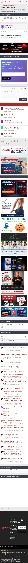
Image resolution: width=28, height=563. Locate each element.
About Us (6, 547)
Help (24, 552)
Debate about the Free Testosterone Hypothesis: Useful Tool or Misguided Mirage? (13, 400)
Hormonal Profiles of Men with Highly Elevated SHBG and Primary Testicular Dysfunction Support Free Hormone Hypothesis (13, 391)
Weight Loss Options (8, 418)
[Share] (24, 31)
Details (18, 559)
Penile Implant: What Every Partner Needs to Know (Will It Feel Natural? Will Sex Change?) (15, 348)
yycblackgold (5, 9)
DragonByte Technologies (11, 559)
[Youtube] (19, 522)
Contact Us (11, 547)
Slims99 (5, 128)
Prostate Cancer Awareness (10, 361)
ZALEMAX (6, 122)
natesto (24, 9)
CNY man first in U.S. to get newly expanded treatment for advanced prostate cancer (15, 354)
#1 (26, 31)
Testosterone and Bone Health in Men (13, 446)
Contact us (3, 552)
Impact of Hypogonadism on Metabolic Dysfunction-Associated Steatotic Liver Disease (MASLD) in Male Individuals (13, 373)
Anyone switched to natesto (12, 127)
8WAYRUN (18, 561)
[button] (2, 88)
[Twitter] (22, 520)
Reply (26, 40)
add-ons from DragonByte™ (18, 558)
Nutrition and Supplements (9, 432)
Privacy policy (19, 552)
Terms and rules (11, 552)
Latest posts (4, 345)
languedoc (15, 469)
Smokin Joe (6, 109)
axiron (19, 9)
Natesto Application (10, 133)
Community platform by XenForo (13, 556)
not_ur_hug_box (22, 469)
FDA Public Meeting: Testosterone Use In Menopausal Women (14, 435)
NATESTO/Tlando (9, 121)
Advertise (17, 547)
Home (2, 554)
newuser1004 (9, 469)
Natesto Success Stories (11, 108)
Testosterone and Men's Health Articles (12, 377)
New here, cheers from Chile (10, 366)
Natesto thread (8, 114)
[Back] (20, 2)
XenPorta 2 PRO (4, 561)
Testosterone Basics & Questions (16, 109)
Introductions (6, 369)
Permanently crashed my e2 (10, 441)
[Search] (26, 2)
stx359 (5, 116)
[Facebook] (19, 520)
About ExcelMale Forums (12, 537)
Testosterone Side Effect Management (12, 444)
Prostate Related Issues (8, 358)
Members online (6, 467)
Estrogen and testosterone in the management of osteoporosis (12, 452)
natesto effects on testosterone (8, 11)
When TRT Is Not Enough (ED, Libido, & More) (13, 352)
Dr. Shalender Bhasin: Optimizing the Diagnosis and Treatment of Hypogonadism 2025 (14, 381)
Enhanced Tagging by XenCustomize (9, 560)
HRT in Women (6, 439)
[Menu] (2, 2)
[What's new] (23, 2)
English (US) (5, 550)
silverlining (3, 469)
